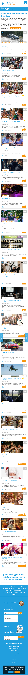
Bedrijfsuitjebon (14, 650)
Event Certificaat (14, 661)
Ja (10, 672)
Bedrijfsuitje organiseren (14, 646)
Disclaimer (14, 662)
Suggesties (26, 337)
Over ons (14, 659)
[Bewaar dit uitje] (2, 32)
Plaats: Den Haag (15, 28)
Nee (17, 672)
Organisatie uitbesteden (14, 655)
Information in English (14, 653)
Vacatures (14, 664)
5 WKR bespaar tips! (14, 648)
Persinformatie (14, 652)
